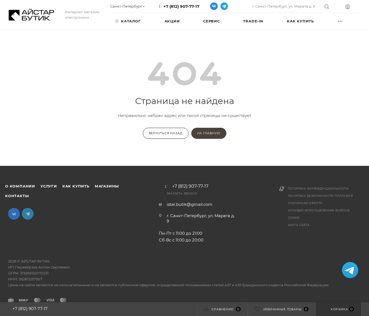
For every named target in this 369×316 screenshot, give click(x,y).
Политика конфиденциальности (318, 188)
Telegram (224, 6)
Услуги (49, 186)
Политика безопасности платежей (320, 196)
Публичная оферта (305, 203)
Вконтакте (214, 6)
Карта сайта (299, 225)
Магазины (107, 186)
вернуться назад (166, 133)
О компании (20, 186)
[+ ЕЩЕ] (346, 20)
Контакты (17, 196)
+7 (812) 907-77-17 (181, 6)
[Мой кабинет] (353, 7)
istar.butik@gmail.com (189, 204)
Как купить (75, 186)
